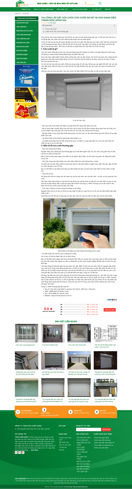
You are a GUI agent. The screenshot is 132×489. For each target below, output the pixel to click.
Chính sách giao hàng (101, 437)
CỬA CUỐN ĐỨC (21, 27)
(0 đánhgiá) (52, 23)
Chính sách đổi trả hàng (102, 440)
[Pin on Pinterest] (114, 299)
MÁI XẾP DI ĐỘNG (21, 58)
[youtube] (19, 452)
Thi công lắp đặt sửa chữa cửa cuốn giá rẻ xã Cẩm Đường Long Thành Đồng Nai (105, 401)
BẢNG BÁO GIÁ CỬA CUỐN (24, 30)
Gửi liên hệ (106, 429)
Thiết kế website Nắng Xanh (80, 486)
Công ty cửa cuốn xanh (43, 9)
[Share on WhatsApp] (107, 299)
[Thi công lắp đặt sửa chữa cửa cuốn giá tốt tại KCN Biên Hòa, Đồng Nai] (53, 387)
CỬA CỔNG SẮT (21, 62)
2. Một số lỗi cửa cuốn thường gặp (56, 31)
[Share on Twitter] (111, 299)
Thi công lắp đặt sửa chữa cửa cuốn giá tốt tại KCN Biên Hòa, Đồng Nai (52, 401)
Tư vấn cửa (96, 9)
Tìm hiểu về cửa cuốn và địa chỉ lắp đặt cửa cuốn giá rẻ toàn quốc (79, 374)
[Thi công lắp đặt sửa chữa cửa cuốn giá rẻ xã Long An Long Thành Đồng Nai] (79, 387)
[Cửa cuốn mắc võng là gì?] (79, 333)
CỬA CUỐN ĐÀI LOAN (22, 38)
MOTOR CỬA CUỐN (22, 46)
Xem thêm (34, 450)
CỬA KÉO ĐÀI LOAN (22, 23)
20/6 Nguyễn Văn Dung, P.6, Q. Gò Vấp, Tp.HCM (33, 429)
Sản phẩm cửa (62, 9)
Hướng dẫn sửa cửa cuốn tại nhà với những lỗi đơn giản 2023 (25, 374)
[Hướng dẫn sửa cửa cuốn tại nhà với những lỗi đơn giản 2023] (26, 360)
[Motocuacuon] (22, 3)
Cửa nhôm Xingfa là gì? (50, 345)
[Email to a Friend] (113, 299)
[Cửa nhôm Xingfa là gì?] (53, 333)
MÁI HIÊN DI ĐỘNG (22, 54)
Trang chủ (26, 9)
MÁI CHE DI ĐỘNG (21, 50)
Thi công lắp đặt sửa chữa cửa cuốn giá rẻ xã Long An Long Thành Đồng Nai (78, 401)
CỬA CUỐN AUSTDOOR (23, 34)
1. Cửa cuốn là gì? (51, 29)
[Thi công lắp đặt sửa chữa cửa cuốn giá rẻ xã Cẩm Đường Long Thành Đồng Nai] (105, 387)
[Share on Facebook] (109, 299)
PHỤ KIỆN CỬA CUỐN (22, 42)
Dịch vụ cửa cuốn (80, 9)
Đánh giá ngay (110, 310)
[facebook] (16, 452)
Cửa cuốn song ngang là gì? (25, 345)
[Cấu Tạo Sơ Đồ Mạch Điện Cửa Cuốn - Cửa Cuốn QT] (105, 333)
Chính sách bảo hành (101, 448)
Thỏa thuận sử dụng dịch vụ (103, 445)
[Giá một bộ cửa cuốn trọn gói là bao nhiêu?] (53, 360)
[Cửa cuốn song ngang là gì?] (26, 333)
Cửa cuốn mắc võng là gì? (77, 345)
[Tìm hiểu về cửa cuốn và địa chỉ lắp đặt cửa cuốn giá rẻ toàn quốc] (79, 360)
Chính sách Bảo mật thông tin (104, 443)
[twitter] (23, 452)
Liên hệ (107, 9)
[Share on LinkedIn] (116, 299)
